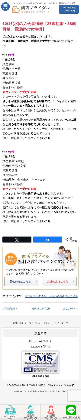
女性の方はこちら (57, 281)
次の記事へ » (71, 308)
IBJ (30, 341)
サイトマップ (61, 322)
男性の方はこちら (20, 281)
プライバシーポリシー (40, 322)
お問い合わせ (19, 322)
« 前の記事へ (10, 308)
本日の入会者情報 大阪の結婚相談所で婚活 (51, 296)
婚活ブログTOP (40, 308)
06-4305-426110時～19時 (69, 9)
